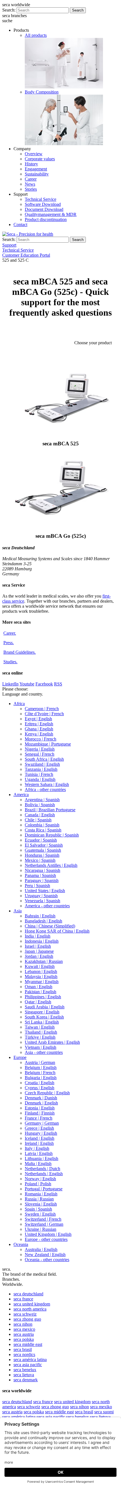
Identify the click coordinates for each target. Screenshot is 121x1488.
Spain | (38, 1209)
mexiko (101, 1406)
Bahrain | (40, 915)
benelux (25, 1369)
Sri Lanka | (42, 1022)
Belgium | (41, 1067)
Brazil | (50, 809)
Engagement (36, 169)
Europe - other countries (46, 1239)
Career (31, 179)
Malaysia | (41, 976)
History (31, 163)
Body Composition (42, 92)
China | (50, 926)
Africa (19, 703)
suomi (104, 1411)
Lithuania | (41, 1158)
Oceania (21, 1244)
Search (78, 10)
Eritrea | (39, 723)
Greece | (39, 1128)
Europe (20, 1057)
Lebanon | (41, 971)
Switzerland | (43, 1219)
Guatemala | (43, 850)
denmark (26, 1379)
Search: (8, 10)
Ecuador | (41, 840)
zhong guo (27, 1319)
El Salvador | (44, 845)
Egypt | (38, 718)
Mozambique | (48, 744)
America (21, 794)
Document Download (44, 209)
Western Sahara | (47, 784)
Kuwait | (40, 966)
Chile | (38, 819)
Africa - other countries (45, 789)
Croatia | (39, 1082)
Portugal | (43, 1188)
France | (38, 1118)
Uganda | (40, 779)
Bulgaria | (41, 1077)
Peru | (37, 885)
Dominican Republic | (52, 835)
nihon (23, 1324)
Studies (10, 661)
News (30, 184)
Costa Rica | (43, 830)
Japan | (39, 951)
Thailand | (41, 1032)
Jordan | (39, 956)
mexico (24, 1329)
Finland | (40, 1113)
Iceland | (39, 1138)
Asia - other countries (44, 1052)
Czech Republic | (47, 1092)
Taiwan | (40, 1027)
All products (36, 35)
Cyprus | (39, 1087)
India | (37, 936)
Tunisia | (39, 774)
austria (24, 1334)
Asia (18, 910)
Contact (20, 224)
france (23, 1298)
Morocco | (40, 739)
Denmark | (41, 1097)
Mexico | (40, 860)
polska (24, 1339)
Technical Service (40, 199)
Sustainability (37, 174)
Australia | (41, 1249)
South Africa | (44, 759)
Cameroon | (42, 708)
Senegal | (39, 754)
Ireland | (39, 1143)
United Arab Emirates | (52, 1042)
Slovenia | (41, 1204)
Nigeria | (40, 749)
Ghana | (39, 728)
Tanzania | (41, 769)
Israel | (38, 946)
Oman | (38, 986)
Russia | (39, 1199)
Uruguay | (41, 895)
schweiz (25, 1314)
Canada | (40, 814)
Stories (31, 189)
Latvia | (39, 1153)
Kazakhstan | (44, 961)
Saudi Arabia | (44, 1006)
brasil (23, 1349)
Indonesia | (42, 941)
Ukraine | (40, 1229)
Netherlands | (42, 1168)
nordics (24, 1354)
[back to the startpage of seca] (27, 234)
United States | (45, 890)
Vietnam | (40, 1047)
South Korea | (44, 1017)
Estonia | (40, 1108)
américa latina (30, 1359)
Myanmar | (42, 981)
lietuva (24, 1374)
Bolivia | (40, 804)
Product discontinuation (46, 219)
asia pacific (28, 1364)
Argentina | (42, 799)
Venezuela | (42, 900)
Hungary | (41, 1133)
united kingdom (32, 1304)
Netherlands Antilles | (51, 865)
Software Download (43, 204)
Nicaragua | (42, 870)
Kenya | (39, 734)
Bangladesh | (43, 921)
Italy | (37, 1148)
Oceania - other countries (47, 1259)
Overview (33, 153)
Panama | (40, 875)
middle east (28, 1344)
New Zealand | (45, 1254)
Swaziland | (42, 764)
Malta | (38, 1163)
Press (8, 642)
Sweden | (40, 1214)
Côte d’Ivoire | (44, 713)
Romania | (41, 1193)
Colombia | (42, 824)
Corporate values (40, 158)
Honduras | (42, 855)
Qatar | (38, 1001)
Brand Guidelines (19, 652)
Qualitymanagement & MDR (51, 214)
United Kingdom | (48, 1234)
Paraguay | (42, 880)
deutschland (28, 1293)
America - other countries (47, 905)
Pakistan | (40, 991)
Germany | (42, 1123)
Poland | (38, 1183)
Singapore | (42, 1012)
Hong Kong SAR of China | (57, 931)
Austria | (40, 1062)
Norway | (40, 1178)
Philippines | (43, 996)
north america (30, 1309)
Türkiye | (40, 1037)
